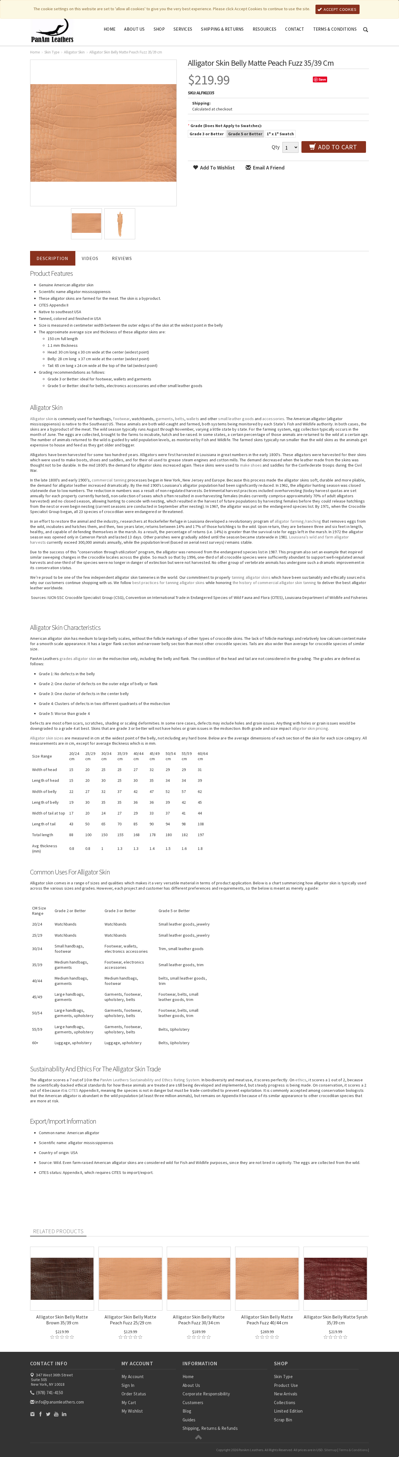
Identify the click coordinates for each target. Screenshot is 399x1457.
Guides (189, 1420)
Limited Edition (288, 1411)
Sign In (128, 1385)
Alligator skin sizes (47, 738)
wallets (192, 418)
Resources (265, 29)
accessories (273, 418)
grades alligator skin (78, 658)
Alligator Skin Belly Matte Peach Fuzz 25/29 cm (130, 1320)
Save (322, 79)
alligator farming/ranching (298, 521)
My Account (133, 1376)
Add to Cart (337, 147)
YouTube (56, 1413)
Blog (187, 1411)
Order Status (134, 1394)
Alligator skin (41, 418)
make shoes (251, 465)
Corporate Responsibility (206, 1394)
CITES (73, 1090)
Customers (193, 1402)
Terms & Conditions (335, 29)
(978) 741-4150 (49, 1392)
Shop (159, 29)
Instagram (32, 1413)
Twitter (48, 1413)
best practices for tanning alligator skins (168, 582)
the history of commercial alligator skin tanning (274, 582)
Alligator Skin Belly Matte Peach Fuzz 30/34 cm (199, 1320)
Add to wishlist (217, 167)
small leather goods (236, 418)
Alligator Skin (74, 52)
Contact (294, 29)
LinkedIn (64, 1413)
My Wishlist (132, 1411)
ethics (300, 1079)
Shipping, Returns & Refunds (210, 1428)
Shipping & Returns (222, 29)
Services (183, 29)
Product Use (286, 1385)
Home (109, 29)
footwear (121, 418)
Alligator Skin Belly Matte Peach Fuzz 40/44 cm (267, 1320)
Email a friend (268, 167)
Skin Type (51, 52)
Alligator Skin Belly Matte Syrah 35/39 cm (335, 1320)
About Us (134, 29)
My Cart (129, 1402)
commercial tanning (109, 480)
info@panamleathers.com (59, 1402)
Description (52, 258)
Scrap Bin (283, 1420)
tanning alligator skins (251, 577)
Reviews (122, 258)
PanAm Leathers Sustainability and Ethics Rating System (150, 1079)
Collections (284, 1402)
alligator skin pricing (310, 728)
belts (179, 418)
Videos (90, 258)
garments (164, 418)
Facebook (40, 1413)
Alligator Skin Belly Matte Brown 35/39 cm (62, 1320)
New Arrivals (286, 1394)
